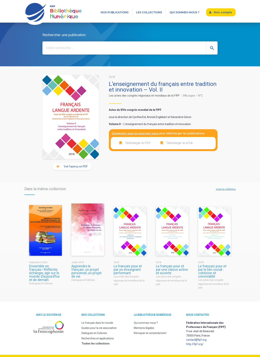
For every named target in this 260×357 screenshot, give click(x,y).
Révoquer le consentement (150, 333)
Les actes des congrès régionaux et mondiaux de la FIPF (144, 95)
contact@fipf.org (196, 339)
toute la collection (226, 189)
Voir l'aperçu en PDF (76, 166)
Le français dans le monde (97, 322)
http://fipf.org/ (194, 344)
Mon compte (223, 12)
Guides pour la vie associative (98, 327)
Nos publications (114, 12)
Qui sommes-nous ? (184, 12)
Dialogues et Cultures (94, 333)
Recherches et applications (97, 338)
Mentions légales (144, 327)
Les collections (149, 12)
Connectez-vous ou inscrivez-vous (135, 133)
